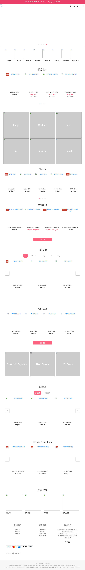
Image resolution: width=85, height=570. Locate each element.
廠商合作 (17, 531)
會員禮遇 (17, 534)
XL (51, 256)
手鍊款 (37, 393)
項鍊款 (47, 393)
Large (44, 256)
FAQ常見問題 (42, 534)
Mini (25, 256)
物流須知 (42, 531)
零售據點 (17, 529)
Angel (59, 256)
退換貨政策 (42, 529)
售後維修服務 (42, 536)
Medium (34, 256)
